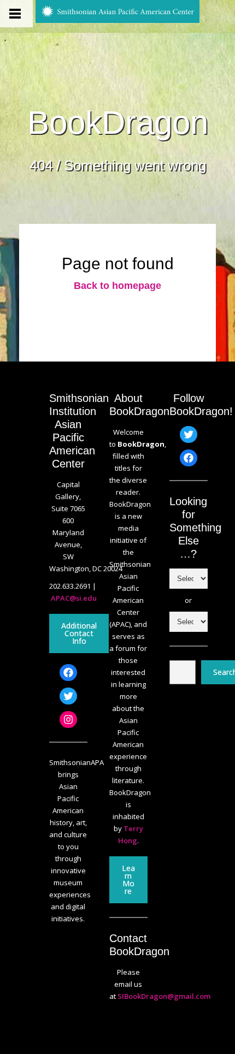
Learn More (128, 879)
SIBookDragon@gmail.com (164, 996)
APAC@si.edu (74, 598)
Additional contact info (79, 633)
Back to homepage (117, 285)
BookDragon (117, 123)
